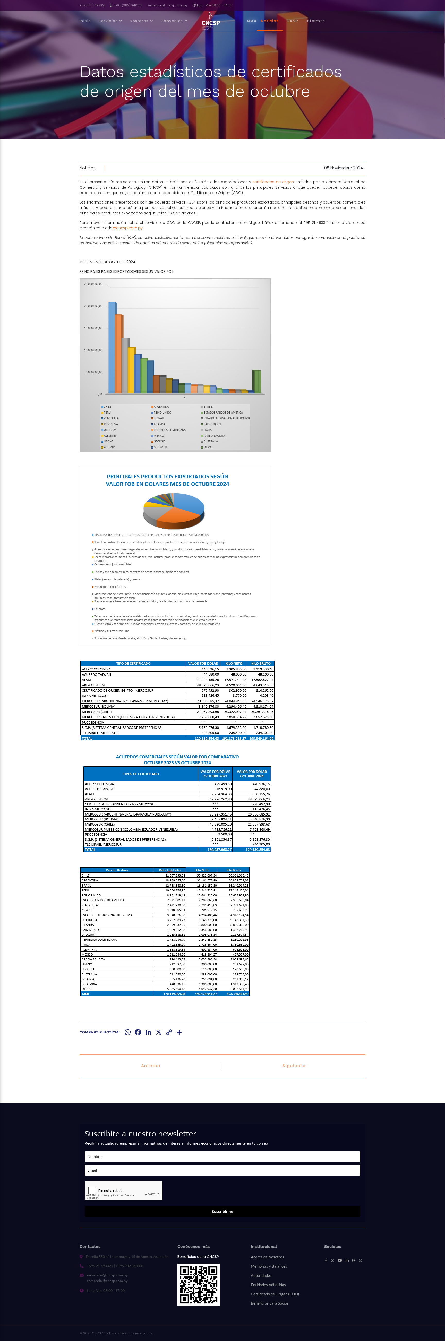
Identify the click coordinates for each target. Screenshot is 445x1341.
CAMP (292, 20)
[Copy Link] (169, 1032)
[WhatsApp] (128, 1032)
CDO (252, 20)
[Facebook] (138, 1032)
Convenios (172, 20)
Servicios (108, 20)
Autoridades (261, 1275)
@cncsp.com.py (128, 228)
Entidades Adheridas (268, 1284)
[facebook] (326, 1260)
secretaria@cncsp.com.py (167, 5)
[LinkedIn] (148, 1032)
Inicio (85, 20)
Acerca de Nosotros (267, 1257)
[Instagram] (353, 1260)
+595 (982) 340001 (127, 5)
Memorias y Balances (269, 1266)
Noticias (270, 20)
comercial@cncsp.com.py (107, 1280)
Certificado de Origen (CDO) (275, 1294)
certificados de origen (273, 182)
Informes (315, 20)
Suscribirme (222, 1211)
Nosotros (139, 20)
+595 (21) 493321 (92, 5)
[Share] (179, 1032)
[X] (159, 1032)
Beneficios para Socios (270, 1303)
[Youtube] (340, 1260)
